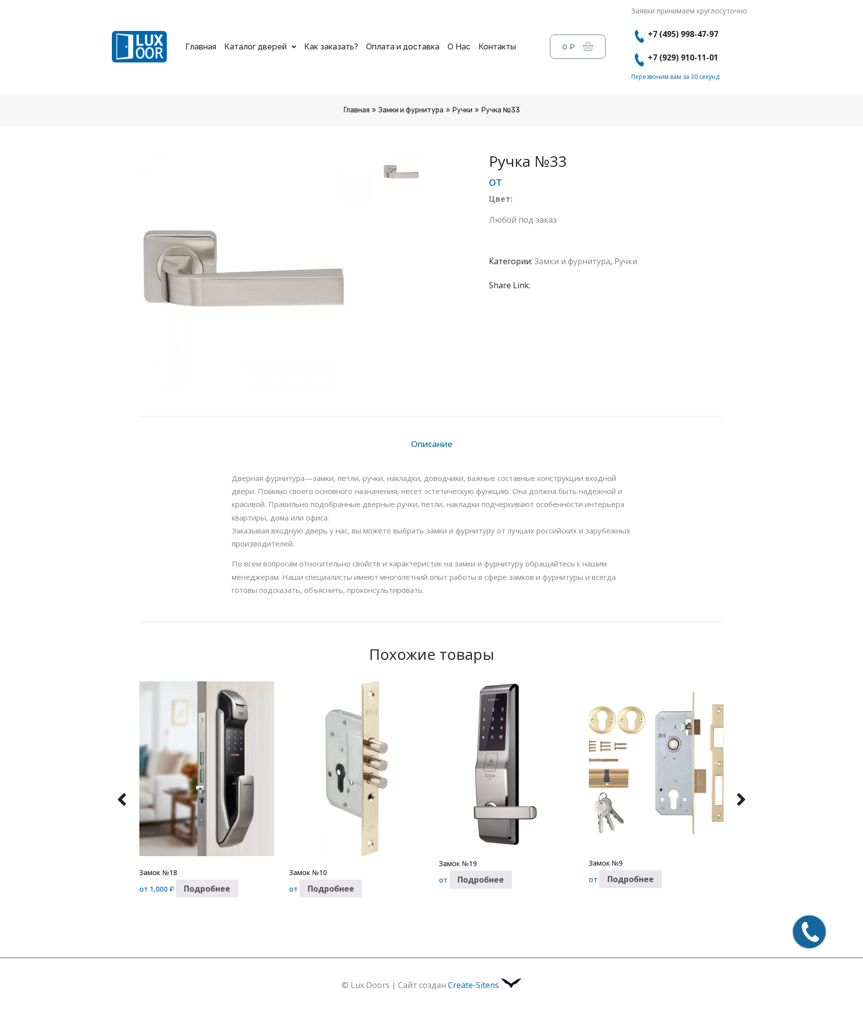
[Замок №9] (656, 764)
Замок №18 (158, 872)
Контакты (497, 46)
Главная (200, 46)
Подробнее (207, 888)
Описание (431, 444)
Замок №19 (458, 863)
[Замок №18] (206, 768)
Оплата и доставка (402, 46)
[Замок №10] (356, 768)
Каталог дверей (255, 46)
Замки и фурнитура (411, 110)
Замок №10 (308, 872)
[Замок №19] (506, 764)
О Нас (458, 46)
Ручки (462, 110)
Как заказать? (331, 46)
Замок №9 (606, 863)
